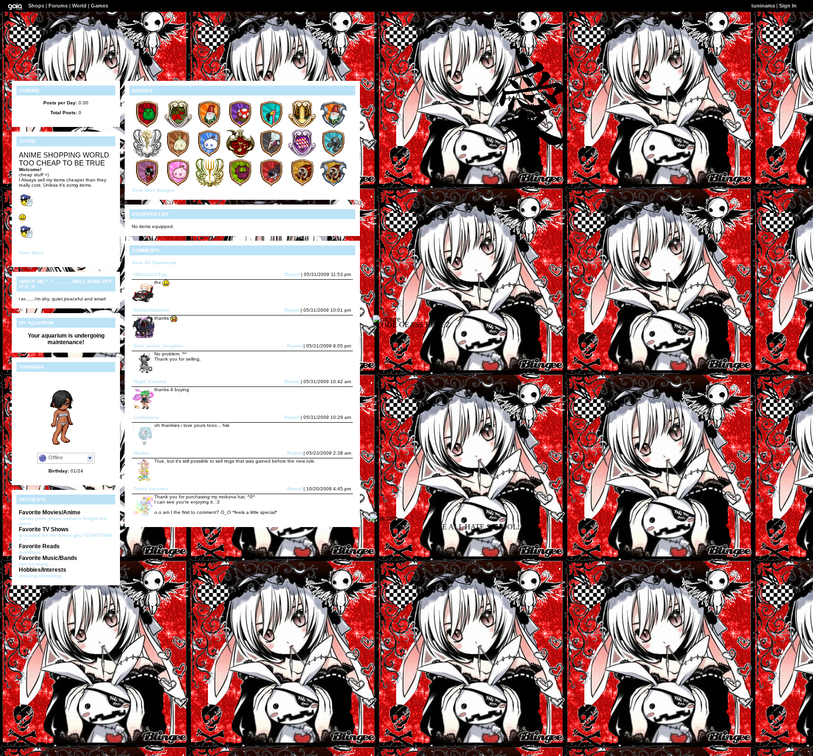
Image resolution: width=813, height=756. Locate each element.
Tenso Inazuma (151, 488)
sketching (50, 575)
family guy (70, 535)
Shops (36, 5)
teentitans (30, 552)
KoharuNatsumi (151, 310)
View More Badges (153, 190)
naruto (26, 518)
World (79, 5)
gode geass (48, 518)
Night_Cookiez (150, 381)
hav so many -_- (37, 564)
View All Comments (154, 262)
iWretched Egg (150, 274)
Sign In (788, 5)
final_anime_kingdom (158, 345)
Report (292, 274)
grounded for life (37, 535)
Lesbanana (146, 417)
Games (99, 5)
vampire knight (80, 518)
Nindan (142, 453)
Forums (58, 5)
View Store (31, 252)
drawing (28, 575)
